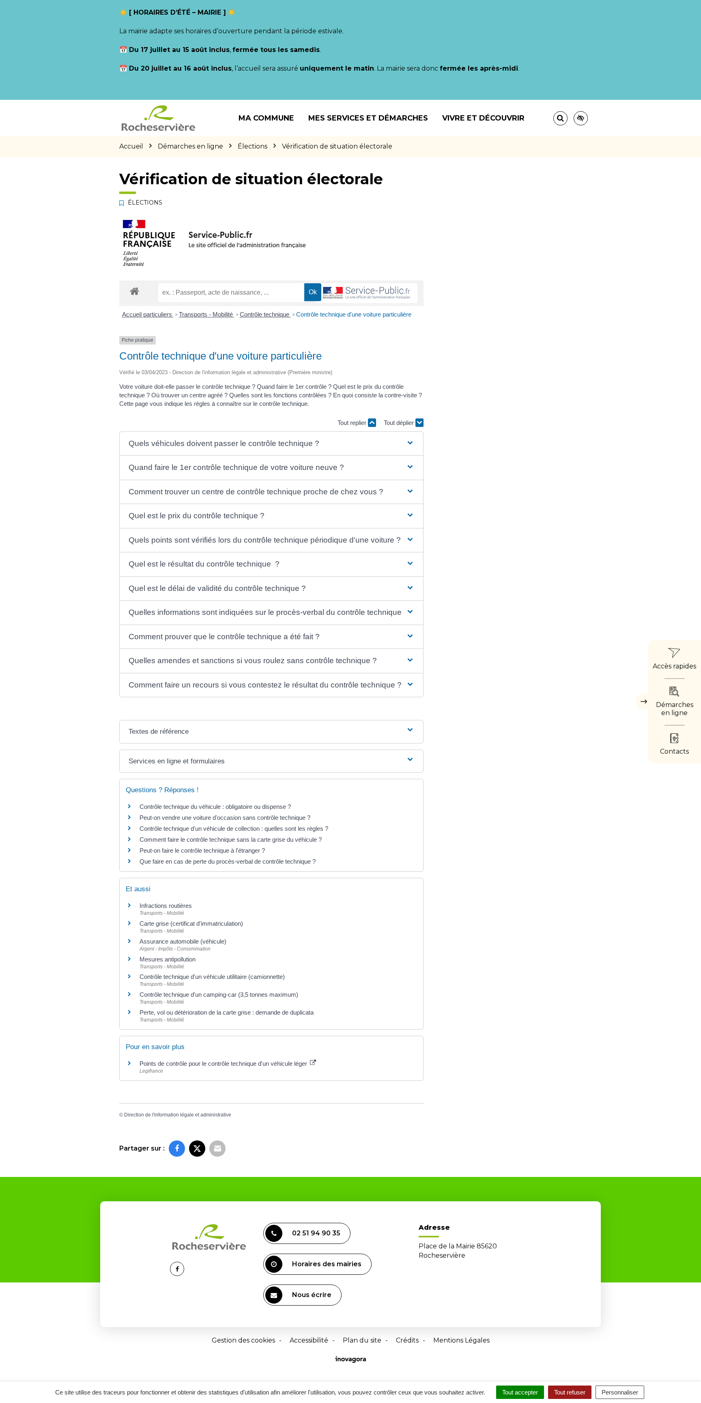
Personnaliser (620, 1392)
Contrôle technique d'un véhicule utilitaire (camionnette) (212, 976)
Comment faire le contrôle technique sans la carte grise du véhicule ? (231, 839)
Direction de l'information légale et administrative (177, 1115)
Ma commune (266, 118)
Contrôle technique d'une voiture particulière (353, 314)
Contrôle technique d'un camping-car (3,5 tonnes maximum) (219, 994)
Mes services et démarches (368, 118)
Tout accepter (520, 1392)
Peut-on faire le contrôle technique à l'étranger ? (202, 850)
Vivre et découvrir (483, 118)
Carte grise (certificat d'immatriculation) (191, 923)
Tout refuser (569, 1392)
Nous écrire (311, 1295)
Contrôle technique (265, 314)
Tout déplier (399, 422)
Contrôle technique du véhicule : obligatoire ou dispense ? (215, 806)
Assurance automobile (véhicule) (183, 941)
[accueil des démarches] (134, 290)
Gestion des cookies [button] (243, 1340)
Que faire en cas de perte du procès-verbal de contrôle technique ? (228, 861)
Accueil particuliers (148, 314)
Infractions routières (166, 905)
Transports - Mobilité (206, 314)
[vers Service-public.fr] (366, 293)
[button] (271, 444)
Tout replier (353, 422)
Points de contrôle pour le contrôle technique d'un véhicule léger (224, 1063)
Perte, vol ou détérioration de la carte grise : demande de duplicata (227, 1012)
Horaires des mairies (326, 1264)
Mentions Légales (461, 1340)
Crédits (407, 1340)
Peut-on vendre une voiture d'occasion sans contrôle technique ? (225, 817)
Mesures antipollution (168, 959)
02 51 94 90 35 (316, 1233)
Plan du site (362, 1340)
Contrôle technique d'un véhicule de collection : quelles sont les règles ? (234, 828)
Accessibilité (309, 1340)
